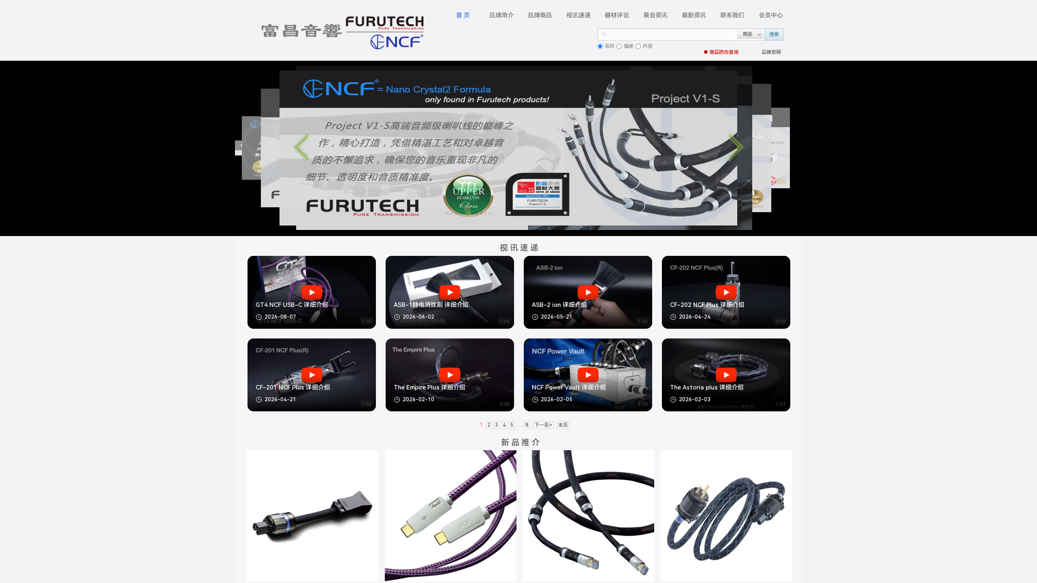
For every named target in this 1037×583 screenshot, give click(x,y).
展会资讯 (655, 15)
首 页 (463, 15)
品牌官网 (771, 52)
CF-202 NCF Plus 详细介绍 (707, 305)
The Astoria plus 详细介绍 (707, 387)
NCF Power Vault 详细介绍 (569, 387)
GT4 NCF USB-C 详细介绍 (292, 305)
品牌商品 (540, 15)
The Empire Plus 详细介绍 (429, 387)
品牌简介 (501, 15)
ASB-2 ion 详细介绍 (559, 305)
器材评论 (617, 15)
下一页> (543, 425)
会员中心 (771, 15)
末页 (563, 425)
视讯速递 (578, 15)
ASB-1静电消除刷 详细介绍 (431, 305)
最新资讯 (694, 15)
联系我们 (732, 15)
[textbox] (672, 33)
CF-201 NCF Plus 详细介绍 (293, 387)
